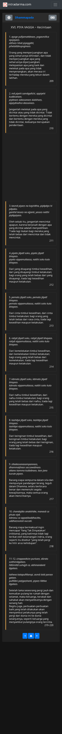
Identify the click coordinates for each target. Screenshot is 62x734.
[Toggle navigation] (55, 5)
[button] (25, 636)
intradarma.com (19, 4)
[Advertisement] (31, 167)
